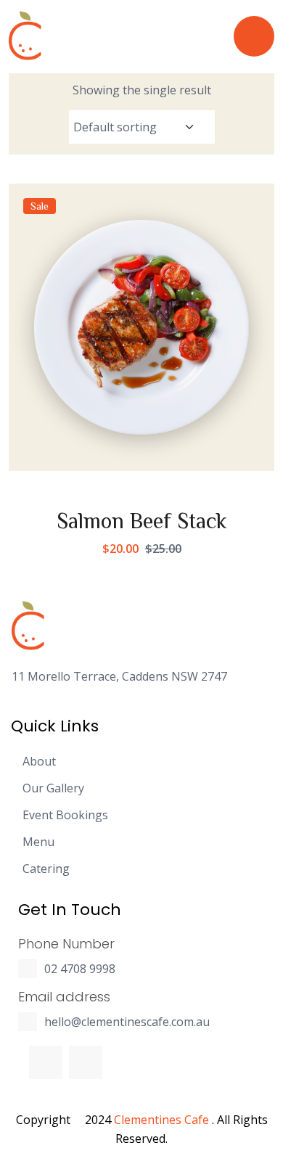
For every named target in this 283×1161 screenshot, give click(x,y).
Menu (38, 842)
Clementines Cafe (161, 1120)
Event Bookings (65, 815)
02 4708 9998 (79, 969)
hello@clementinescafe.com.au (127, 1022)
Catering (46, 869)
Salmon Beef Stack (142, 520)
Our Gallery (53, 788)
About (39, 761)
